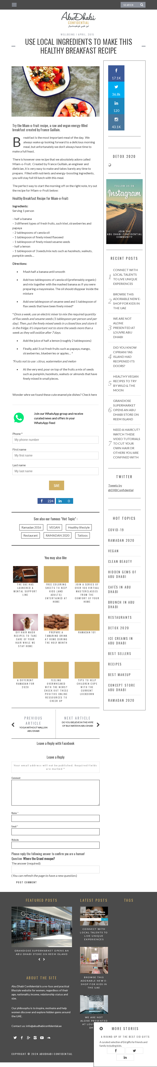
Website (15, 839)
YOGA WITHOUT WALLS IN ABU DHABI (33, 723)
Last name (19, 465)
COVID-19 (116, 530)
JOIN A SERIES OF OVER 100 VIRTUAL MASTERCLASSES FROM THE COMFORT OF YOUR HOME (87, 593)
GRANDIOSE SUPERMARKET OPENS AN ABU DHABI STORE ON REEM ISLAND (126, 410)
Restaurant (30, 535)
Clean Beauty (120, 561)
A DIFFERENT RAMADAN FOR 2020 (25, 684)
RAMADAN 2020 (57, 535)
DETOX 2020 (118, 628)
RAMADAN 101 (87, 632)
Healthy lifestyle (79, 527)
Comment (15, 777)
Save (56, 485)
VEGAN (54, 527)
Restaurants (120, 617)
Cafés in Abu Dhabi (119, 589)
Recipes (115, 664)
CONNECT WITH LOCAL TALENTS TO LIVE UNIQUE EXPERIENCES (94, 934)
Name (14, 813)
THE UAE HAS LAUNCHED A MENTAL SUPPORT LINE (25, 589)
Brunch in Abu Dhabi (121, 604)
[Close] (101, 1029)
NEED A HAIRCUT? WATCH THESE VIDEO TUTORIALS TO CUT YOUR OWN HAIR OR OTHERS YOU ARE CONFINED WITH (126, 443)
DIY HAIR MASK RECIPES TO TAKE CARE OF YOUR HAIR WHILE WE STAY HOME (25, 639)
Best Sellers (119, 653)
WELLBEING (68, 34)
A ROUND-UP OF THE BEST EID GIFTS (125, 1036)
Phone (16, 433)
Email (14, 826)
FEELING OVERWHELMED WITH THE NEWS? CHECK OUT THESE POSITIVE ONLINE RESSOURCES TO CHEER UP (56, 690)
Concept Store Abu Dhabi (121, 687)
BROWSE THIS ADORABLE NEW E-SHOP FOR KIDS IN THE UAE (94, 982)
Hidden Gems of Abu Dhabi (122, 574)
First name (19, 449)
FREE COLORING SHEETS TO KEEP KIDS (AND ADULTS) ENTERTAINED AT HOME (56, 593)
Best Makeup (119, 674)
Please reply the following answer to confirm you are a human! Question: (48, 856)
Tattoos (82, 535)
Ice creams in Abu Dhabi (120, 640)
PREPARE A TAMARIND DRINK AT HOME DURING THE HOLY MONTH (56, 637)
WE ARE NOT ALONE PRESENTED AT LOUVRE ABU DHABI (124, 328)
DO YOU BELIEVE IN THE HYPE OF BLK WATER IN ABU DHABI (77, 721)
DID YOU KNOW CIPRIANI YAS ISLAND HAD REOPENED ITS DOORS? (125, 357)
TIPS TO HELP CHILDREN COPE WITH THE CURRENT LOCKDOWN (87, 687)
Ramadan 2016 (31, 527)
